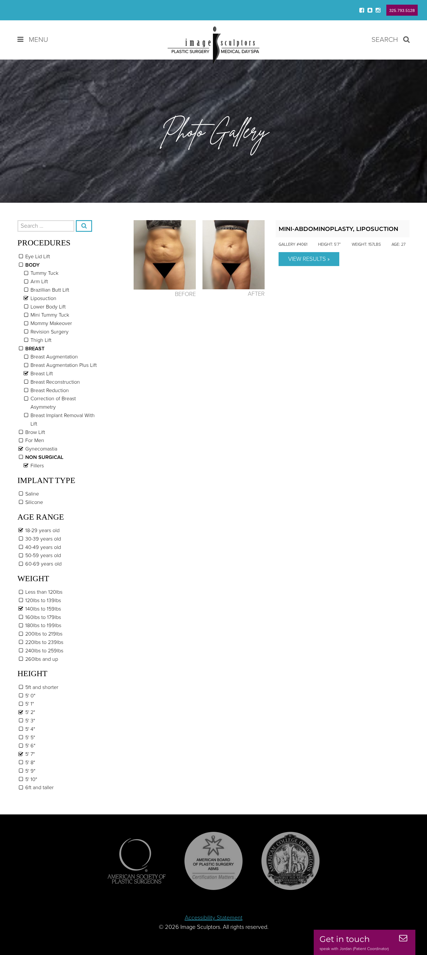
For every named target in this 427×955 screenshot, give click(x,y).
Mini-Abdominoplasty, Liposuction (338, 228)
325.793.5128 (402, 10)
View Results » (309, 259)
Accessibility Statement (214, 917)
